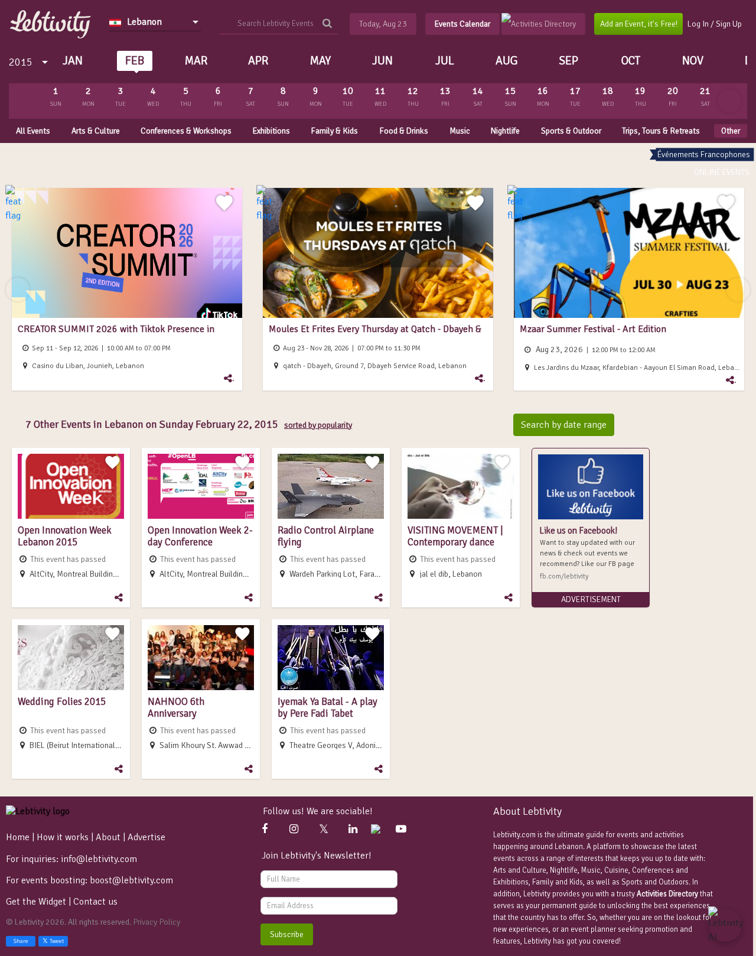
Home (18, 837)
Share (20, 941)
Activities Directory (667, 894)
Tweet (57, 941)
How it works (63, 837)
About (108, 837)
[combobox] (155, 22)
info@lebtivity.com (99, 859)
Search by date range (564, 425)
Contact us (95, 902)
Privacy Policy (156, 922)
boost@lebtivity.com (131, 880)
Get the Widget (37, 902)
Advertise (146, 837)
